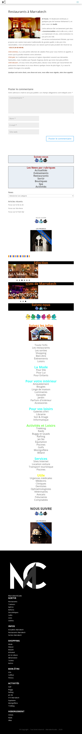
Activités (41, 186)
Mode (10, 644)
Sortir (41, 178)
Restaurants (40, 175)
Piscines (41, 444)
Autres (10, 663)
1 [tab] (17, 280)
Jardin (41, 397)
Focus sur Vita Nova (15, 208)
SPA (9, 672)
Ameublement (41, 384)
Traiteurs (11, 604)
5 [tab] (26, 280)
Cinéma (11, 620)
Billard (41, 452)
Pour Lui (41, 372)
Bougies (41, 386)
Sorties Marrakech (15, 635)
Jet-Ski (41, 439)
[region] (23, 271)
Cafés (10, 615)
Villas (10, 720)
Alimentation (12, 658)
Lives (10, 618)
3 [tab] (22, 280)
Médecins (41, 480)
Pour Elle (41, 370)
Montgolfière (41, 450)
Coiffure (11, 675)
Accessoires (41, 403)
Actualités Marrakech (15, 630)
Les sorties (41, 350)
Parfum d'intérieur (41, 400)
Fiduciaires (41, 497)
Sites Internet (40, 461)
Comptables (41, 499)
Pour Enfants (41, 375)
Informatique (40, 419)
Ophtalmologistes (41, 489)
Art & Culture (13, 655)
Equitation (12, 700)
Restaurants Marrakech (16, 632)
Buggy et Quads (41, 433)
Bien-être (41, 355)
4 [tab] (24, 280)
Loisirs (41, 361)
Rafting (41, 436)
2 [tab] (19, 280)
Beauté (11, 650)
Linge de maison (41, 389)
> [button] (35, 270)
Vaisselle (41, 394)
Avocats (41, 494)
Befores (11, 610)
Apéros (11, 607)
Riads (10, 718)
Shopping (41, 353)
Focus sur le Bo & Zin (16, 205)
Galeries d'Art (41, 411)
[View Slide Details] (23, 271)
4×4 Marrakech (13, 698)
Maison (10, 647)
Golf (9, 687)
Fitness (11, 678)
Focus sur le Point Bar (16, 212)
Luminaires (41, 392)
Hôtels (10, 715)
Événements (41, 358)
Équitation (41, 441)
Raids (41, 431)
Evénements (41, 173)
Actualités (41, 170)
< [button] (10, 270)
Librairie (41, 414)
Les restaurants (41, 347)
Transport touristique (41, 466)
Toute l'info (40, 345)
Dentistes (41, 486)
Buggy (10, 689)
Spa (41, 184)
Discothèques (13, 612)
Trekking (41, 428)
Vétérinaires (41, 491)
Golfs (41, 447)
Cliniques (41, 483)
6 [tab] (29, 280)
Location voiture (41, 464)
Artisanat (11, 652)
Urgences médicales (41, 478)
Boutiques (41, 181)
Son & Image (41, 417)
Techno (11, 660)
